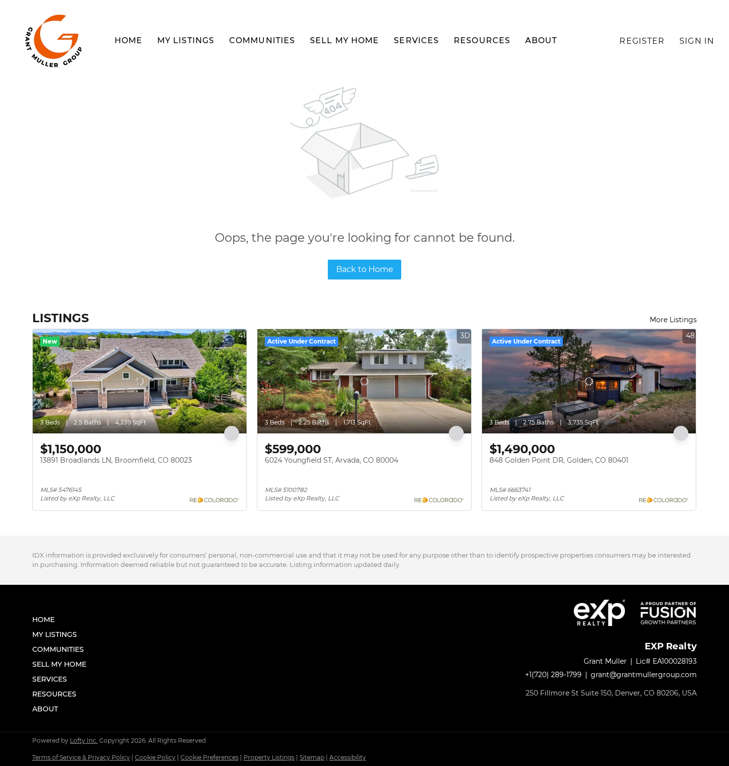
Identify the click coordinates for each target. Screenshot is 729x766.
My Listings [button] (185, 40)
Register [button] (642, 41)
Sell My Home (344, 40)
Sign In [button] (696, 41)
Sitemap (312, 757)
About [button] (541, 40)
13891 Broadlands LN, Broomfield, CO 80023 (116, 460)
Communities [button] (262, 40)
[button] (55, 41)
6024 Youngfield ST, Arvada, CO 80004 (331, 460)
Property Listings (269, 757)
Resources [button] (482, 40)
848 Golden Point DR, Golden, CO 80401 (558, 460)
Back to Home (364, 269)
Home (128, 40)
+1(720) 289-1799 (553, 674)
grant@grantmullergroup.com (644, 674)
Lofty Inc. (84, 740)
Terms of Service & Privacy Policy (81, 757)
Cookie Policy (155, 757)
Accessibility (347, 757)
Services (416, 40)
